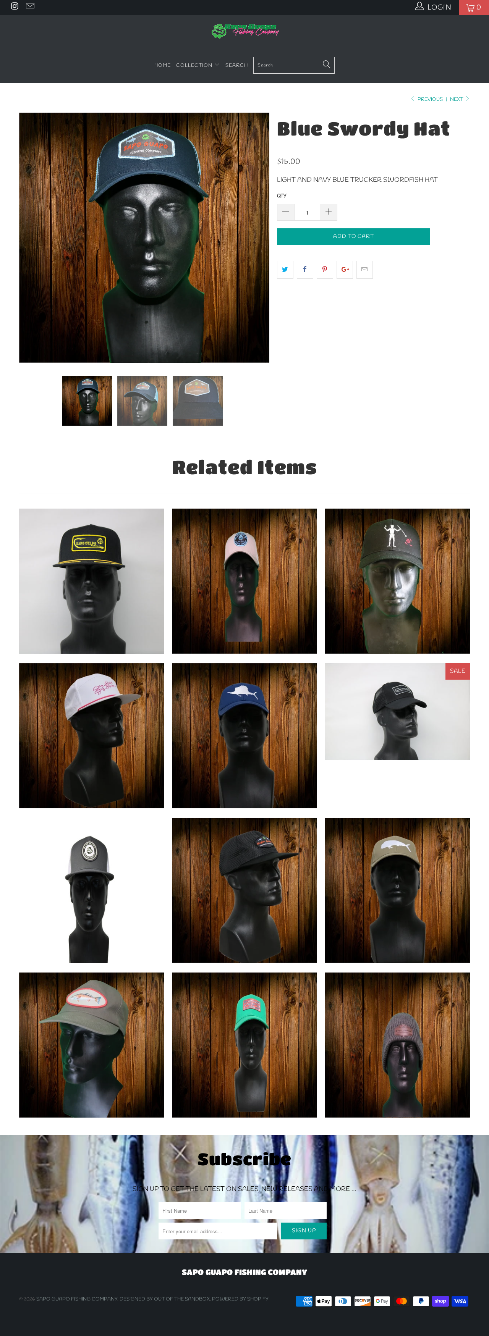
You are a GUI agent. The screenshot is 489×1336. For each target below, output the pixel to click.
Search (236, 65)
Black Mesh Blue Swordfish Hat (244, 890)
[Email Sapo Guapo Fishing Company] (29, 8)
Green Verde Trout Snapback (244, 1045)
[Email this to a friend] (364, 270)
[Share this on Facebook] (305, 270)
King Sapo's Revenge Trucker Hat (397, 581)
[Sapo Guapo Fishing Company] (244, 31)
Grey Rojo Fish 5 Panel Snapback (91, 1045)
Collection (195, 65)
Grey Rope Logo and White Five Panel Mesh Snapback (91, 890)
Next (457, 99)
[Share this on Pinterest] (325, 270)
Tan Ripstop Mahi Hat (397, 890)
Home (162, 65)
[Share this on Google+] (345, 270)
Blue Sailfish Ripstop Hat (244, 735)
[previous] (32, 238)
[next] (256, 238)
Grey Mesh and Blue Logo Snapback (244, 581)
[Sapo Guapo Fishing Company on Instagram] (14, 8)
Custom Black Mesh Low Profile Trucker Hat (397, 711)
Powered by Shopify (240, 1299)
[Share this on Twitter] (285, 270)
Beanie (397, 1045)
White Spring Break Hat (91, 735)
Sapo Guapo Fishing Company (76, 1299)
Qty (282, 196)
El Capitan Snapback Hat (91, 581)
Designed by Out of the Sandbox (165, 1299)
